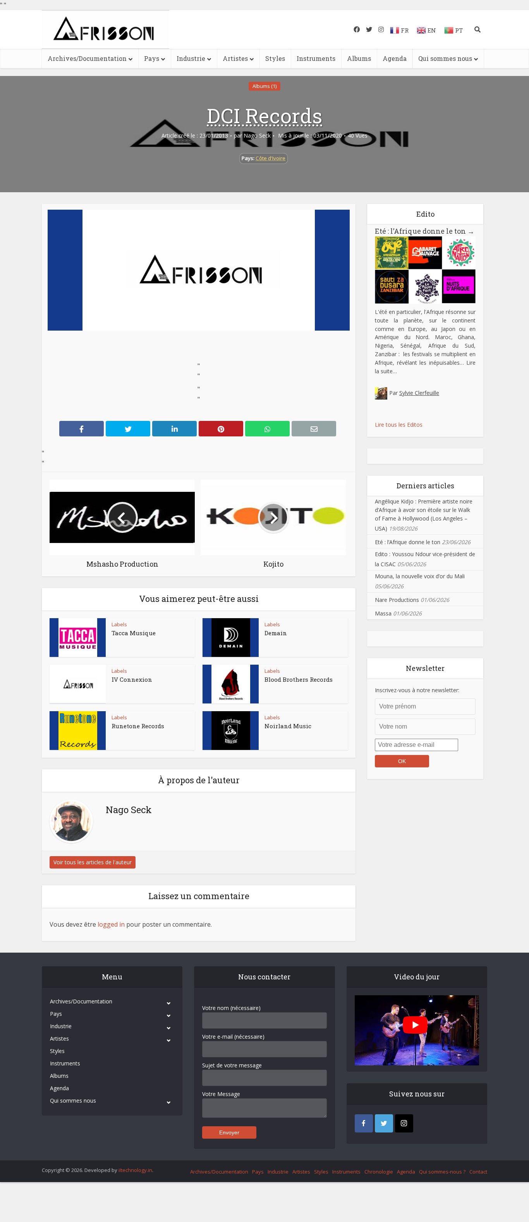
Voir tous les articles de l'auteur (92, 862)
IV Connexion (132, 679)
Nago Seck (257, 135)
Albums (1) (264, 86)
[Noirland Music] (230, 730)
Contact (478, 1171)
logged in (111, 924)
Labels (119, 624)
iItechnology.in (135, 1170)
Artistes (235, 58)
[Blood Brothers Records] (230, 684)
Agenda (395, 58)
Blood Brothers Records (298, 679)
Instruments (316, 58)
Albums (359, 58)
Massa (383, 613)
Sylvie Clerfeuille (419, 392)
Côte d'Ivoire (270, 158)
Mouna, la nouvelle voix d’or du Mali (420, 576)
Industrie (191, 58)
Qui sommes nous (445, 58)
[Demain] (230, 637)
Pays (151, 58)
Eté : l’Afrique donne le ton (424, 231)
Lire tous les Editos (399, 424)
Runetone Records (138, 726)
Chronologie (378, 1171)
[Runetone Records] (77, 730)
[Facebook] (364, 1123)
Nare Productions (397, 599)
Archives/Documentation (87, 58)
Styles (275, 58)
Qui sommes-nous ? (442, 1171)
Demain (275, 633)
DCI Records (264, 115)
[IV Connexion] (78, 684)
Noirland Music (287, 726)
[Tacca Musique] (77, 637)
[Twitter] (384, 1123)
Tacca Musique (134, 633)
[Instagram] (404, 1123)
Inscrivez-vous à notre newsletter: (417, 690)
